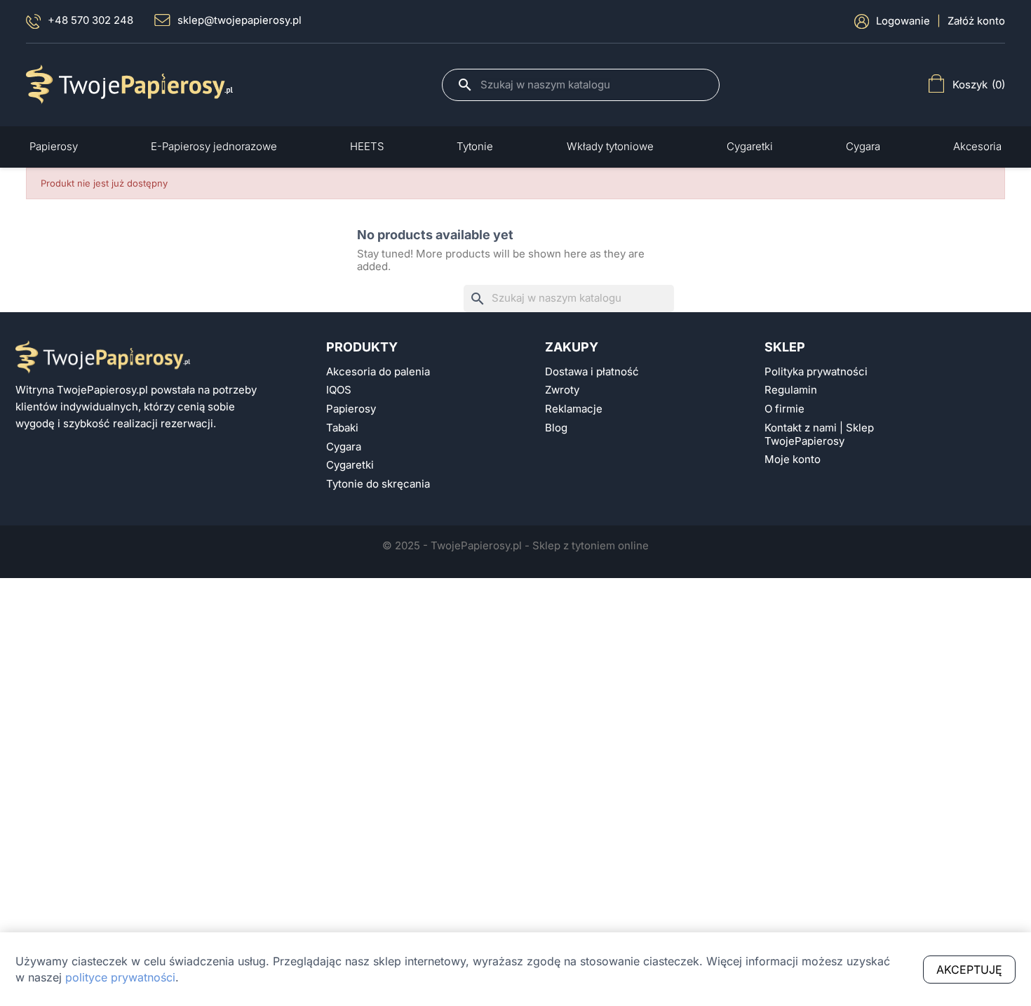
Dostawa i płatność (592, 371)
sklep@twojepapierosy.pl (239, 20)
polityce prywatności (120, 977)
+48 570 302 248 (90, 20)
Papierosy (351, 409)
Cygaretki (350, 465)
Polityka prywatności (816, 371)
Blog (556, 428)
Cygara (343, 447)
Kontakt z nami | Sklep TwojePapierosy (819, 435)
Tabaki (342, 428)
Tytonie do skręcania (378, 484)
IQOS (338, 390)
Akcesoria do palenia (378, 371)
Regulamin (790, 390)
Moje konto (792, 459)
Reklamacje (573, 409)
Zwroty (562, 390)
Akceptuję (969, 970)
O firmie (784, 409)
